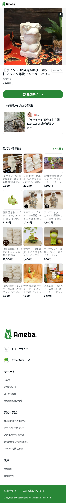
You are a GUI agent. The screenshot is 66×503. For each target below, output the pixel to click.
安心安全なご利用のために (16, 441)
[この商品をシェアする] (60, 15)
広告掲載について (32, 490)
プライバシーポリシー (14, 427)
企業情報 (9, 490)
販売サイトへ (35, 94)
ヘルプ (7, 380)
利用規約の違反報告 (13, 400)
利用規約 (8, 468)
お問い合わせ (10, 387)
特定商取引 (9, 475)
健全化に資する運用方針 (15, 421)
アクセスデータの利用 (14, 434)
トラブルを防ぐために (14, 448)
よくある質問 (10, 394)
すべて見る (57, 148)
